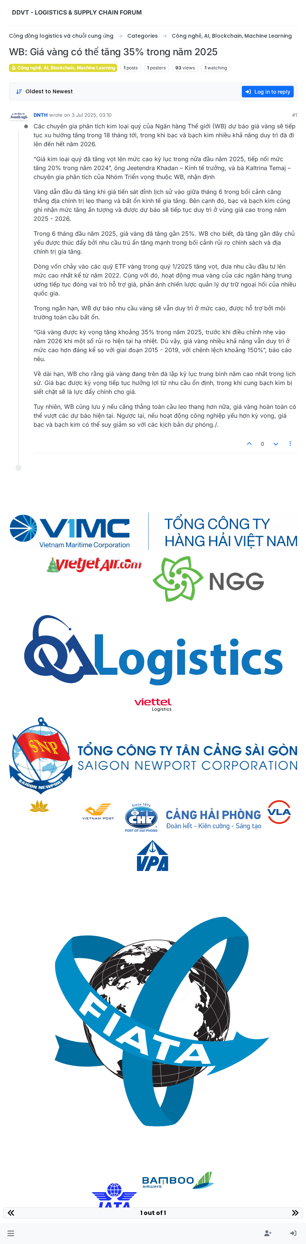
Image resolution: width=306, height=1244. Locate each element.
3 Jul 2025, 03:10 (92, 115)
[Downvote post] (275, 443)
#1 (294, 115)
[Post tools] (290, 443)
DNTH (41, 115)
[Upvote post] (249, 443)
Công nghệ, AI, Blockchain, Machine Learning (65, 67)
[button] (10, 1233)
